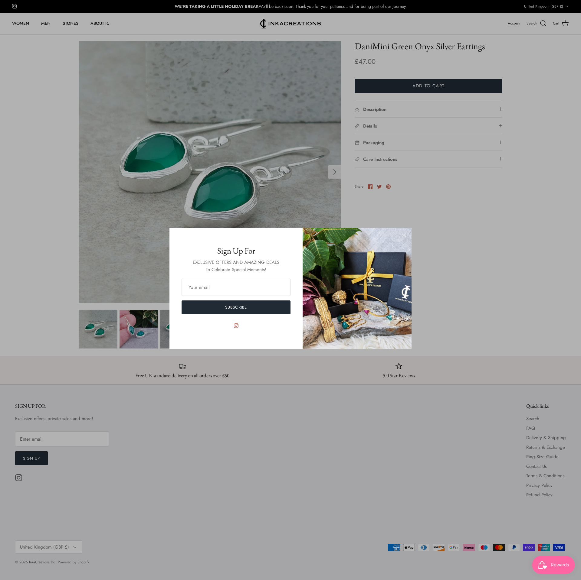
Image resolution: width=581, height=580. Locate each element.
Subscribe (236, 307)
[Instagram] (236, 325)
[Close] (404, 235)
